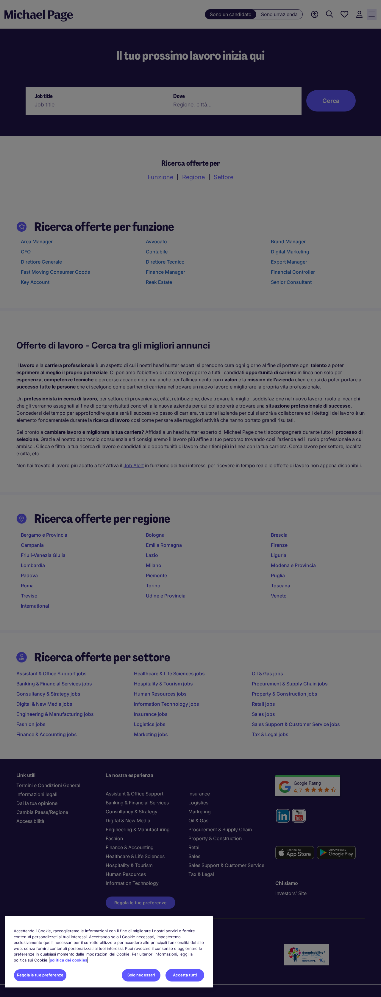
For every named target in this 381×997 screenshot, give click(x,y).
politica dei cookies (68, 960)
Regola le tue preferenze (40, 975)
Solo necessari (141, 975)
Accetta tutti (185, 975)
